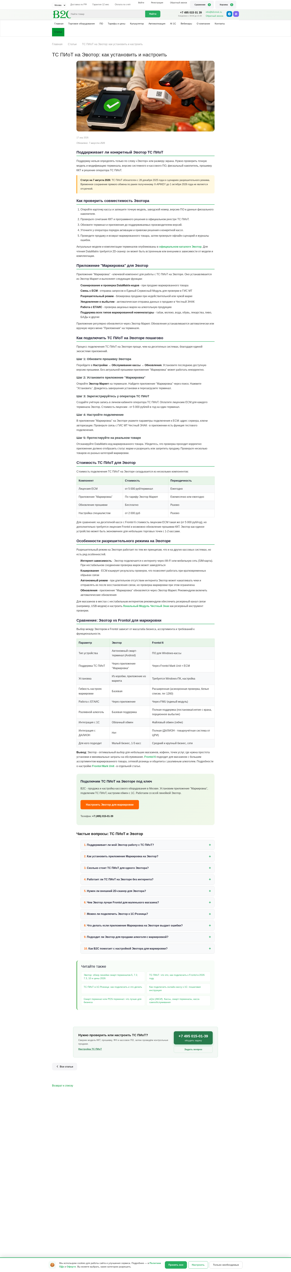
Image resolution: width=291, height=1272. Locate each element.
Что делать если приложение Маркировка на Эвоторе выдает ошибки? (135, 925)
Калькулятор (137, 23)
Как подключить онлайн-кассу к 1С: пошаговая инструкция (175, 989)
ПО (101, 23)
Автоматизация (157, 23)
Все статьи (66, 1066)
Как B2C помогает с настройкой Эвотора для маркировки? (128, 948)
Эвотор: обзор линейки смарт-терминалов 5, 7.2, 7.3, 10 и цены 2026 (111, 977)
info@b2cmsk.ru (214, 12)
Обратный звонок (214, 16)
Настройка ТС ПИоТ (90, 1049)
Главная (58, 23)
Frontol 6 (150, 756)
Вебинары (186, 23)
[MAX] (236, 14)
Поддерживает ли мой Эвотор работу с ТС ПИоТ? (120, 844)
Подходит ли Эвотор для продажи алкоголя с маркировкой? (127, 937)
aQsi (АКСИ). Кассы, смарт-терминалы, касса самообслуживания (174, 1001)
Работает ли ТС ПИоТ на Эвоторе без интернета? (120, 879)
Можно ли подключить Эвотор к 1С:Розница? (117, 913)
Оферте (71, 1266)
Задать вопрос (193, 1049)
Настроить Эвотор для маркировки (110, 804)
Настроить (198, 1264)
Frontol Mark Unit (103, 766)
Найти (152, 13)
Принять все (175, 1264)
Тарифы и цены (116, 23)
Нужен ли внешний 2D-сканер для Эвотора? (116, 891)
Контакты (220, 23)
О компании (203, 23)
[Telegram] (229, 14)
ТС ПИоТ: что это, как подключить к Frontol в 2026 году (177, 977)
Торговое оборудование (81, 23)
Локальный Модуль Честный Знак (146, 606)
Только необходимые (226, 1264)
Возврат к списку (62, 1085)
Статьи (58, 31)
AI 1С (173, 23)
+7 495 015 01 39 (191, 12)
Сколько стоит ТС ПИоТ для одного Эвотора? (118, 868)
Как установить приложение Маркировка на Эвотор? (122, 856)
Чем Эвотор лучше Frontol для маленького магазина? (123, 902)
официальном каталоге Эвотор (180, 246)
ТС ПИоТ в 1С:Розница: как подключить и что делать (113, 987)
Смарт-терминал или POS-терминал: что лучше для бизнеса (112, 1001)
